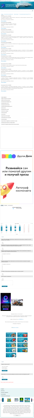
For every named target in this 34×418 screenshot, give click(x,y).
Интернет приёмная (4, 392)
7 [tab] (18, 331)
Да (2, 242)
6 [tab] (17, 331)
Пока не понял (4, 367)
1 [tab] (10, 331)
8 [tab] (20, 331)
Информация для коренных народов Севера (8, 122)
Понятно (17, 415)
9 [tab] (21, 331)
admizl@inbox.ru (21, 319)
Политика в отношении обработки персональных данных (10, 124)
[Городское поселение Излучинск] (17, 4)
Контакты (2, 390)
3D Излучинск (3, 114)
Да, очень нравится (5, 366)
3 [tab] (13, 331)
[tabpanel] (17, 327)
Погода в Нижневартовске (16, 207)
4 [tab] (14, 331)
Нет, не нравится (4, 368)
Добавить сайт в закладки (7, 0)
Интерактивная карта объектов (6, 117)
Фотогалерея (3, 394)
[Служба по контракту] (17, 327)
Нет (2, 243)
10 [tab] (22, 331)
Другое (3, 279)
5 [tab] (16, 331)
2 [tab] (12, 331)
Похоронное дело (4, 119)
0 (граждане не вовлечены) (6, 253)
